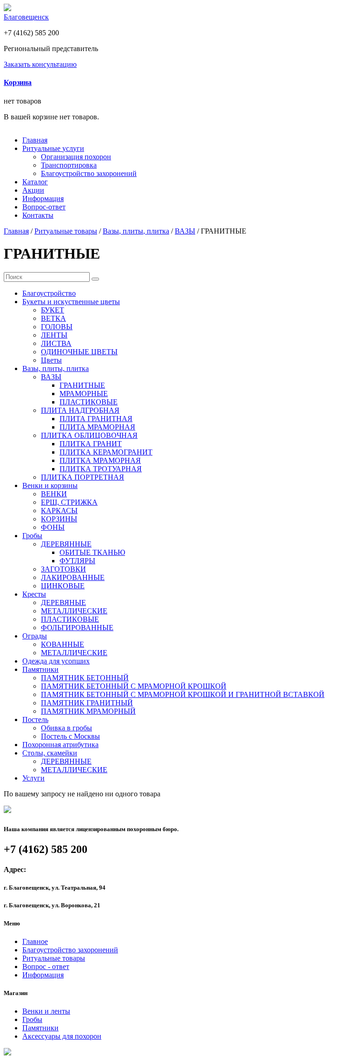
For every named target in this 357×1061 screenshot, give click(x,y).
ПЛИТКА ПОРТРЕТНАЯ (82, 477)
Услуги (33, 778)
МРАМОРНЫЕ (84, 393)
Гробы (32, 536)
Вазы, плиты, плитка (136, 231)
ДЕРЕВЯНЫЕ (63, 602)
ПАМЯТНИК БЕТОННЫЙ (85, 678)
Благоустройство (49, 293)
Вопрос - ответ (45, 966)
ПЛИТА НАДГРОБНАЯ (80, 410)
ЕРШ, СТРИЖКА (69, 502)
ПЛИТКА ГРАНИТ (91, 444)
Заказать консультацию (40, 64)
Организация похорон (76, 157)
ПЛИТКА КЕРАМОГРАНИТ (106, 452)
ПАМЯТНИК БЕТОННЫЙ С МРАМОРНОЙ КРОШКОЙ (133, 686)
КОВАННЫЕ (62, 644)
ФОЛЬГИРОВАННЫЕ (77, 627)
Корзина (18, 82)
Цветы (51, 360)
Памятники (40, 669)
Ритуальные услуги (53, 148)
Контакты (37, 215)
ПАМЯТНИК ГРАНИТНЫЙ (87, 703)
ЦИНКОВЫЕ (63, 586)
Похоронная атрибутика (60, 745)
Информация (43, 198)
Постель (35, 719)
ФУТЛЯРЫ (77, 561)
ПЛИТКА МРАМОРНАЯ (100, 460)
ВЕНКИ (54, 494)
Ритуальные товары (65, 231)
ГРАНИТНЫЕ (82, 385)
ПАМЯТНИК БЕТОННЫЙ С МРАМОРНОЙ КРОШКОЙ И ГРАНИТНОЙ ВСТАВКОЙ (182, 694)
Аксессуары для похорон (61, 1036)
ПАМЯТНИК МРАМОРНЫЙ (88, 711)
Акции (33, 190)
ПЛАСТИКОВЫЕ (89, 402)
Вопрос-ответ (44, 207)
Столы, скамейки (49, 753)
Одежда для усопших (56, 661)
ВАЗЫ (185, 231)
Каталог (35, 182)
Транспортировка (69, 165)
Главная (34, 140)
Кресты (34, 594)
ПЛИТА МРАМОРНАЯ (97, 427)
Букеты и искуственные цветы (71, 302)
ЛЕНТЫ (54, 335)
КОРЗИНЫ (59, 519)
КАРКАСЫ (59, 510)
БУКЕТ (52, 310)
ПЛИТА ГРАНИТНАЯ (96, 419)
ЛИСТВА (56, 343)
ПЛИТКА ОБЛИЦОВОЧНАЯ (89, 435)
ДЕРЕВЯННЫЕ (66, 544)
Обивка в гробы (66, 728)
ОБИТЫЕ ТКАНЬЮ (92, 552)
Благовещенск (26, 17)
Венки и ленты (46, 1011)
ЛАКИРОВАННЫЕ (73, 577)
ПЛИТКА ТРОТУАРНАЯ (101, 469)
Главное (35, 941)
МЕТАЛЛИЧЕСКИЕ (74, 611)
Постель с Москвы (70, 736)
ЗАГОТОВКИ (63, 569)
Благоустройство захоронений (89, 173)
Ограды (34, 636)
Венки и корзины (50, 485)
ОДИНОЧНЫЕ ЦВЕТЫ (79, 352)
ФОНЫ (53, 527)
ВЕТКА (53, 318)
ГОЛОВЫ (57, 327)
